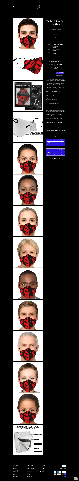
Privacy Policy (29, 473)
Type (55, 37)
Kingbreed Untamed (30, 465)
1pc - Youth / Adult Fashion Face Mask (55, 47)
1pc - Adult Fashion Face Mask (55, 39)
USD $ (64, 465)
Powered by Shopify (62, 469)
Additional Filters (55, 56)
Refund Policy (29, 474)
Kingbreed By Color (30, 471)
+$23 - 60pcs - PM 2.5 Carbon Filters (55, 68)
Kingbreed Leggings (16, 474)
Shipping (51, 29)
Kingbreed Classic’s (16, 466)
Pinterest (43, 466)
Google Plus (44, 470)
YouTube (42, 471)
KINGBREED (64, 468)
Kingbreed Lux (15, 471)
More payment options (59, 75)
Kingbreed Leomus (30, 466)
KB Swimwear (15, 477)
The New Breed (15, 465)
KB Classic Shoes (16, 473)
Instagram (43, 468)
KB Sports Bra (15, 476)
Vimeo (42, 473)
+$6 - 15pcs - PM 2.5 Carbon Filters (55, 62)
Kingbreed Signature (16, 470)
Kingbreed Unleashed (30, 470)
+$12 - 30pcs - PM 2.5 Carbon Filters (55, 65)
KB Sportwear (15, 468)
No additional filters (55, 59)
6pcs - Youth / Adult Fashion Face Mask (55, 53)
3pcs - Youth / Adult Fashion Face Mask (55, 50)
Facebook (43, 465)
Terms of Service (29, 476)
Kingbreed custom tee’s (30, 468)
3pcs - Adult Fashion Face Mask (55, 42)
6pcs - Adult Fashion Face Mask (55, 44)
